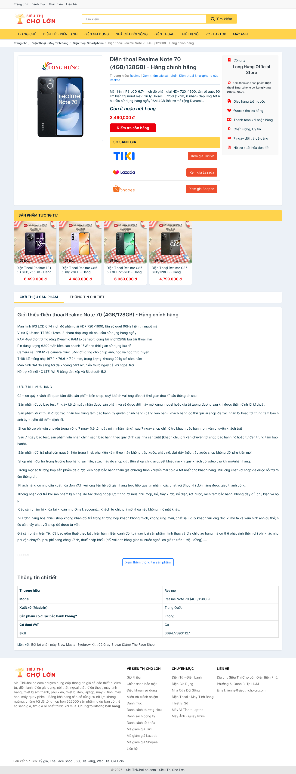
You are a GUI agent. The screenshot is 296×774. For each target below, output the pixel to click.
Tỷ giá (43, 761)
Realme (135, 75)
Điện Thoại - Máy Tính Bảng (50, 43)
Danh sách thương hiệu (144, 710)
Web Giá (103, 761)
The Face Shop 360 (65, 761)
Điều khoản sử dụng (142, 690)
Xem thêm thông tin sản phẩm (148, 562)
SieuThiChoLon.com (141, 770)
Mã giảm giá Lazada (142, 735)
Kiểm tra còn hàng (133, 127)
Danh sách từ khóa (141, 723)
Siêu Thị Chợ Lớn (172, 770)
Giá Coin (117, 761)
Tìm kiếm (223, 19)
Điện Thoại (163, 34)
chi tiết (87, 297)
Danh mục (38, 4)
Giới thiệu (56, 4)
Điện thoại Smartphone (88, 43)
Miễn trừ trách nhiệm (142, 697)
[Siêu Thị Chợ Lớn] (37, 672)
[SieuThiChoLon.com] (35, 19)
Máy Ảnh (240, 34)
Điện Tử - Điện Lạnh (60, 34)
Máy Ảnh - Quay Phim (188, 716)
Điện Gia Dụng (96, 34)
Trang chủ (21, 4)
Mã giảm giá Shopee (142, 742)
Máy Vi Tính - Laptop (188, 710)
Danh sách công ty (141, 716)
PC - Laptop (216, 34)
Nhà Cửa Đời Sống (132, 34)
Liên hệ (71, 4)
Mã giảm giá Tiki (139, 729)
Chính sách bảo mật (142, 684)
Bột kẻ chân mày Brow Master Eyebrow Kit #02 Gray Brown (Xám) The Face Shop (93, 644)
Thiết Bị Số (189, 34)
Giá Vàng (88, 761)
